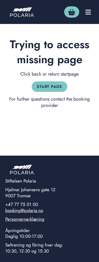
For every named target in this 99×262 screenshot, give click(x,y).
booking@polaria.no (24, 210)
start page (49, 87)
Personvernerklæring (24, 219)
